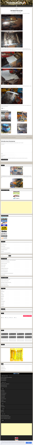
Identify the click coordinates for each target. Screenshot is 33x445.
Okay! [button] (29, 442)
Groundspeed (3, 397)
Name (2, 153)
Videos (2, 317)
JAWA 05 (2, 299)
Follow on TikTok (28, 315)
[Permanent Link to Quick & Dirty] (24, 128)
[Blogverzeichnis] (16, 439)
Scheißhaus (2, 306)
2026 (16, 332)
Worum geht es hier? (3, 244)
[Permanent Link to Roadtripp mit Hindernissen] (8, 128)
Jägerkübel (2, 296)
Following (7, 317)
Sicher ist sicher (3, 266)
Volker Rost (2, 411)
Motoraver (2, 405)
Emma (2, 293)
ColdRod (17, 8)
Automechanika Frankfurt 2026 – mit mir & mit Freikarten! (8, 260)
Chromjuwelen (3, 406)
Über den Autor (3, 246)
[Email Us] (18, 373)
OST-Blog (2, 400)
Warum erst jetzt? (6, 280)
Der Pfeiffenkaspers (3, 393)
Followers (11, 317)
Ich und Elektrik (3, 274)
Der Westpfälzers (3, 394)
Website (2, 156)
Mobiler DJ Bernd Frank (4, 385)
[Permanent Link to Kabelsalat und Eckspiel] (8, 116)
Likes (15, 317)
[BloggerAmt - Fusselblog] (16, 438)
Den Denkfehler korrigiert (20, 122)
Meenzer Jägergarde (3, 378)
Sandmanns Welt (3, 401)
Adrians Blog (2, 390)
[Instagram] (17, 373)
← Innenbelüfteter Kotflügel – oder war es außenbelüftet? (8, 137)
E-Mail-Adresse (3, 155)
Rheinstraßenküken (3, 380)
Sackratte (2, 304)
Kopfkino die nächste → (29, 137)
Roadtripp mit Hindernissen (4, 134)
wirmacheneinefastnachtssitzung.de (6, 416)
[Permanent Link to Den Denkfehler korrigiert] (24, 116)
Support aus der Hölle (4, 263)
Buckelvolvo (2, 291)
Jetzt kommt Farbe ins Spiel (16, 10)
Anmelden (2, 365)
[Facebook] (15, 373)
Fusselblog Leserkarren (4, 249)
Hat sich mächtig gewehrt (4, 271)
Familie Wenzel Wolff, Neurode (5, 415)
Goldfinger (2, 294)
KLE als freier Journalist (4, 386)
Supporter (2, 251)
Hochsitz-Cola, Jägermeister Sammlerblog (6, 377)
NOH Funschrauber (3, 398)
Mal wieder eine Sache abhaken (5, 261)
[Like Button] (2, 108)
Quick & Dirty (18, 134)
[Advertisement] (16, 207)
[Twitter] (14, 373)
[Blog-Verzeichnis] (16, 437)
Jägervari (2, 298)
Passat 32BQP (3, 301)
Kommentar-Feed (3, 368)
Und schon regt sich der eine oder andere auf (7, 273)
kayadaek (2, 410)
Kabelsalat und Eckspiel (4, 122)
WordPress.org (3, 370)
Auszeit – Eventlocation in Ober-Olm (5, 418)
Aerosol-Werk (3, 391)
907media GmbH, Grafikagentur (5, 383)
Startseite (2, 243)
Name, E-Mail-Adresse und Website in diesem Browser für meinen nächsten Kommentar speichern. (15, 158)
